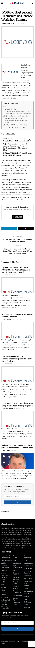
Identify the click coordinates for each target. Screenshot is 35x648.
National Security (26, 584)
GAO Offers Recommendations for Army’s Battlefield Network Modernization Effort (17, 113)
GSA (25, 560)
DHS (14, 560)
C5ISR (3, 585)
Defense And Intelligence (5, 601)
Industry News (28, 566)
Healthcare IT (28, 563)
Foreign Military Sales (17, 592)
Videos (26, 605)
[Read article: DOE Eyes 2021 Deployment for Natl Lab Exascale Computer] (17, 330)
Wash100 (27, 607)
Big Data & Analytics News (4, 577)
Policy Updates (28, 591)
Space (26, 599)
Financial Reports (16, 587)
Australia (4, 570)
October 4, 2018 (18, 364)
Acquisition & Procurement (5, 556)
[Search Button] (33, 3)
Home (3, 9)
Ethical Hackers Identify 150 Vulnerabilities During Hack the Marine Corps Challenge (16, 358)
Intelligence (28, 568)
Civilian (3, 587)
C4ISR (3, 582)
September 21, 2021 (20, 275)
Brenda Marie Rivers (8, 408)
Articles (3, 563)
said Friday (23, 93)
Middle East (28, 581)
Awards (3, 573)
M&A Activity (28, 578)
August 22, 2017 (17, 319)
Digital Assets (17, 563)
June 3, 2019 (20, 24)
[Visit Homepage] (17, 3)
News (26, 588)
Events (15, 570)
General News (17, 595)
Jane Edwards (6, 450)
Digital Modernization (17, 566)
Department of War (17, 556)
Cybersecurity (5, 597)
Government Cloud (17, 603)
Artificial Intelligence (5, 566)
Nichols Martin (8, 24)
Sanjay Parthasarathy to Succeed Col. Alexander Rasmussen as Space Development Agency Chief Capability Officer (16, 119)
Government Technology (13, 9)
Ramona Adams (7, 319)
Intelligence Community (28, 572)
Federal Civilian (15, 583)
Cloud (3, 590)
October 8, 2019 (19, 408)
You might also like (10, 109)
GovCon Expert (15, 599)
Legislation (27, 576)
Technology (27, 602)
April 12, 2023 (15, 450)
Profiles (26, 596)
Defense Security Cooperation (5, 606)
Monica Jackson (7, 364)
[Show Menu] (2, 3)
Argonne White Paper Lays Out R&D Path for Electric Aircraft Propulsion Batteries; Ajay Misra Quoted (15, 269)
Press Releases (28, 594)
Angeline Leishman (8, 275)
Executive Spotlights (16, 578)
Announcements (6, 560)
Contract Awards (4, 593)
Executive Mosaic (14, 641)
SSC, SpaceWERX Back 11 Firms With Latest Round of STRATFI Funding (16, 126)
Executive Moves (16, 574)
